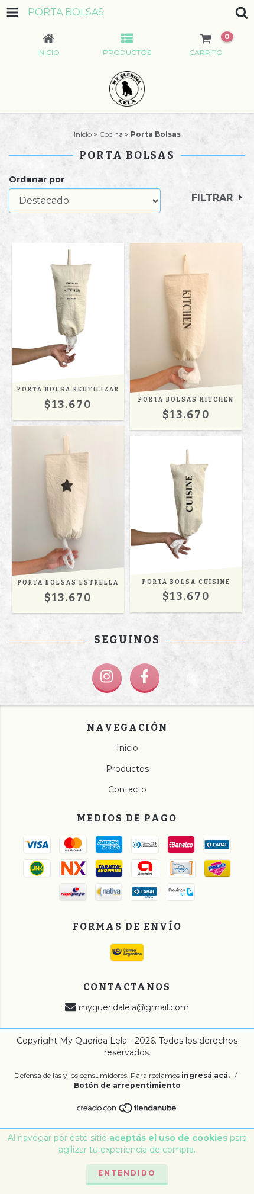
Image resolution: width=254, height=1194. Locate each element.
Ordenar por (36, 179)
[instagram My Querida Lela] (107, 678)
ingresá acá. (205, 1075)
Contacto (127, 789)
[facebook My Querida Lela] (144, 678)
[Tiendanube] (127, 1110)
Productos (127, 768)
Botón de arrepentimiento (127, 1085)
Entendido (127, 1173)
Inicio (83, 134)
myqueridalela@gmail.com (134, 1007)
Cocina (111, 134)
